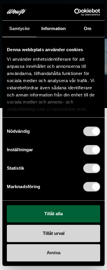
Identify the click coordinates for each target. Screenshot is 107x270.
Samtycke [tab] (19, 28)
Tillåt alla (53, 213)
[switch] (91, 149)
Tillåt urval (53, 233)
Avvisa (53, 252)
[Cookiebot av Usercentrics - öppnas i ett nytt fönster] (75, 12)
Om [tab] (87, 28)
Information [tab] (53, 28)
